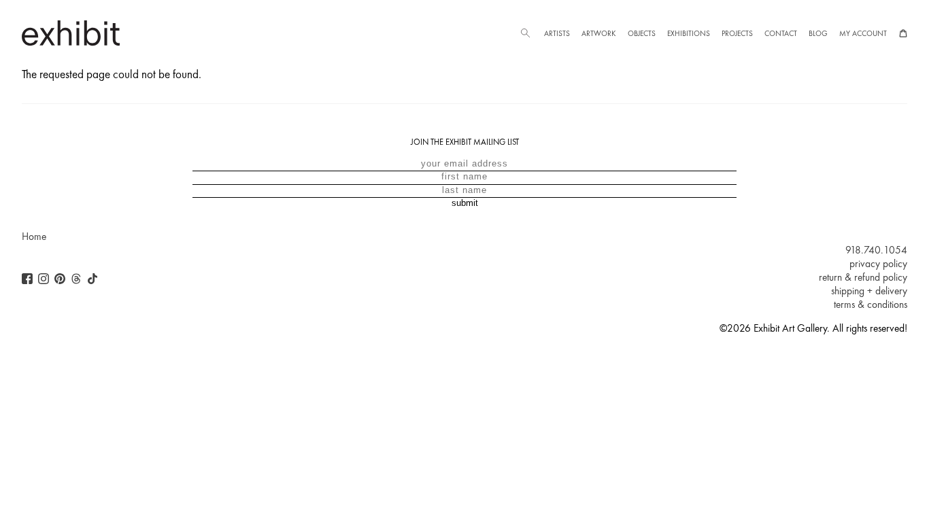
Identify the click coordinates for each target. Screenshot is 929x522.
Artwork (598, 33)
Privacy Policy (878, 264)
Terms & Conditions (870, 304)
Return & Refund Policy (863, 277)
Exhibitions (688, 33)
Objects (642, 33)
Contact (780, 33)
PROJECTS (737, 33)
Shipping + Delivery (869, 291)
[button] (525, 33)
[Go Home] (71, 33)
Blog (818, 33)
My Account (863, 33)
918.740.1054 (876, 250)
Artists (557, 33)
